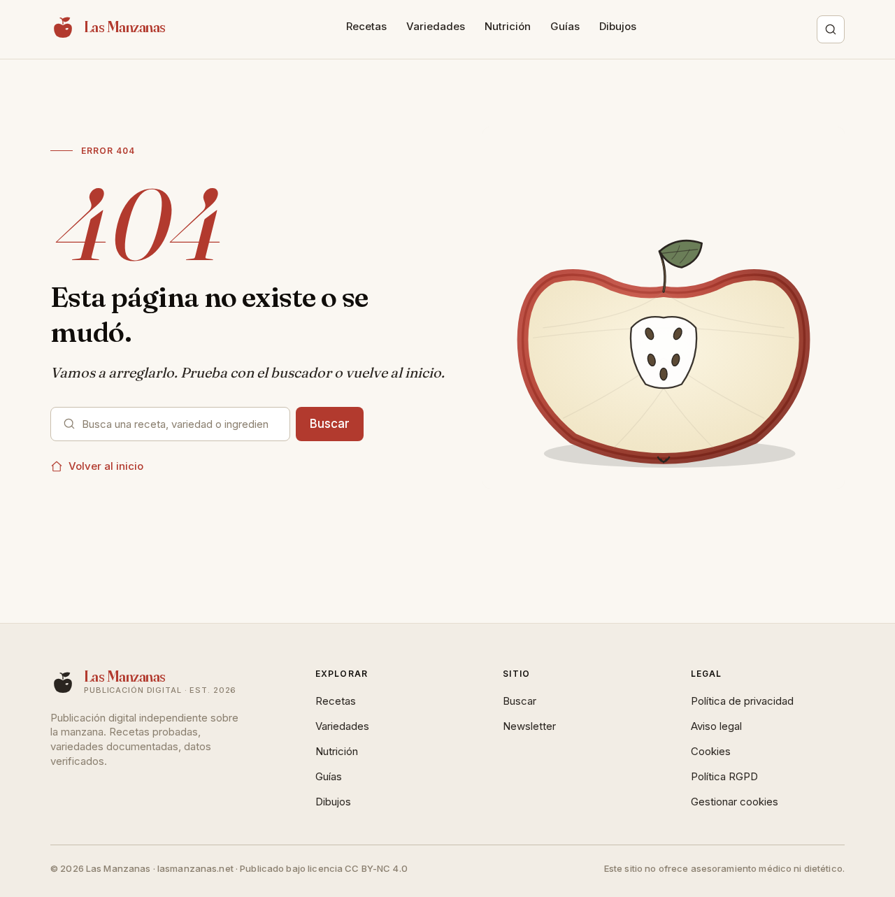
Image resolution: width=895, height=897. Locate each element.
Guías (565, 26)
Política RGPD (724, 776)
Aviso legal (716, 726)
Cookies (711, 751)
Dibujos (617, 26)
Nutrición (508, 26)
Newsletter (529, 726)
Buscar (330, 424)
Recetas (366, 26)
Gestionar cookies (734, 801)
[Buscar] (831, 29)
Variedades (435, 26)
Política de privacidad (742, 701)
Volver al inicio (106, 466)
